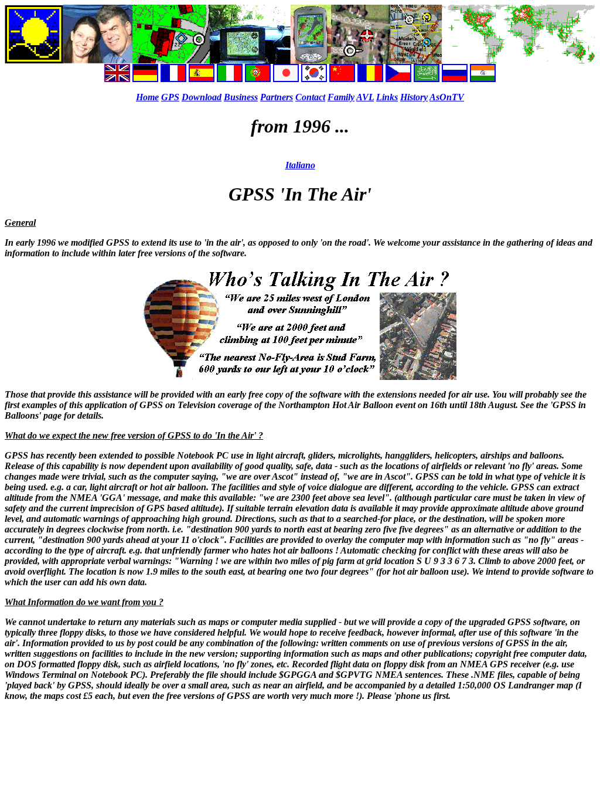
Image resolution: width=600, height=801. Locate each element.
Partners (276, 97)
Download (201, 97)
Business (241, 97)
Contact (310, 97)
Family (341, 97)
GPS (170, 97)
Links (387, 97)
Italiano (300, 165)
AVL (365, 97)
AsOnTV (446, 97)
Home (147, 97)
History (414, 97)
